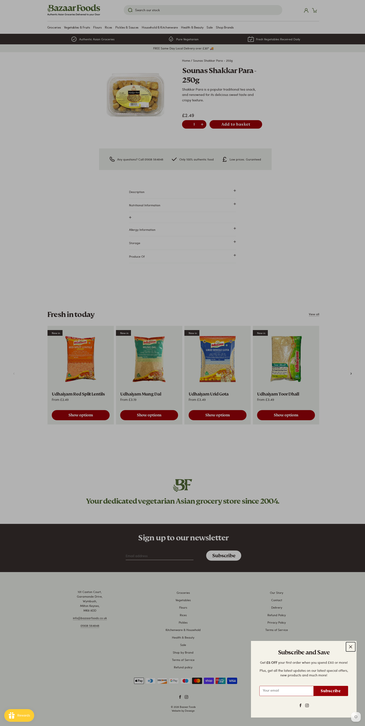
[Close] (350, 646)
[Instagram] (307, 705)
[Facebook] (300, 705)
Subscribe (331, 690)
